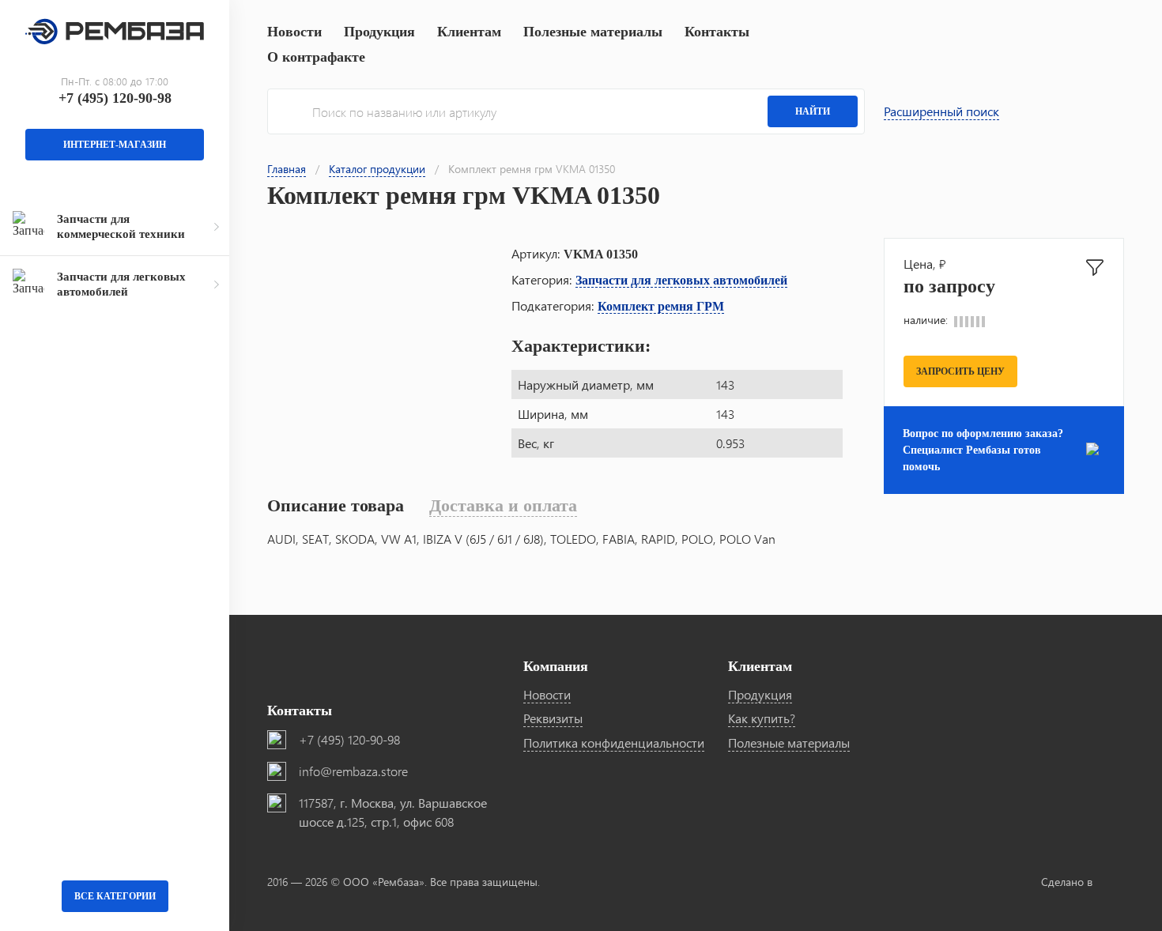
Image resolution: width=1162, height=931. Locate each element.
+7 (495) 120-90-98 (115, 98)
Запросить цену (960, 371)
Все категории (115, 896)
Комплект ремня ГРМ (661, 306)
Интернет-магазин (114, 144)
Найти (812, 111)
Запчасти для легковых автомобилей (681, 280)
